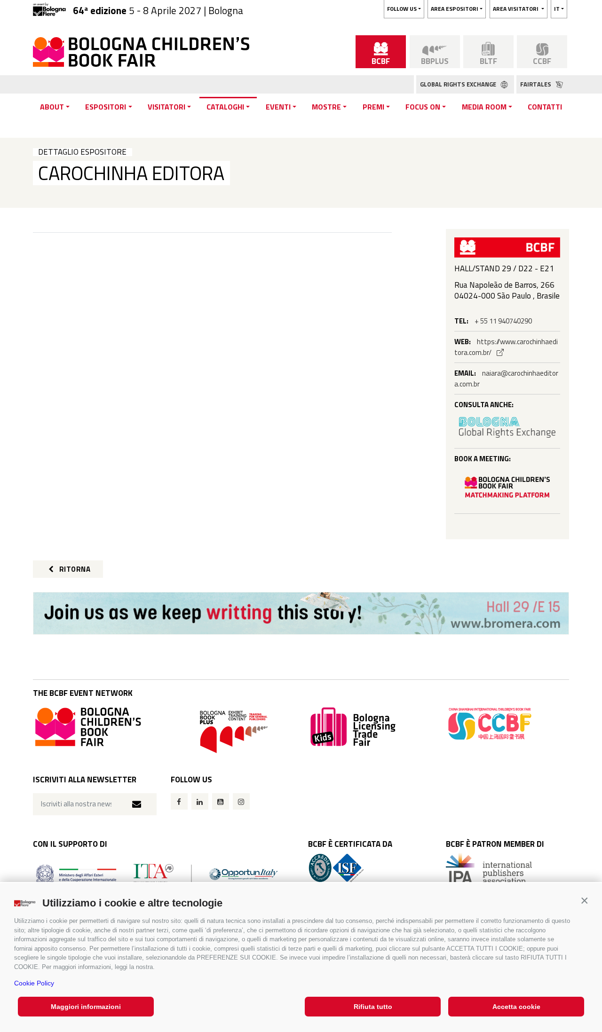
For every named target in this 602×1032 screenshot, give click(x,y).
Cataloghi (225, 106)
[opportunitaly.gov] (157, 873)
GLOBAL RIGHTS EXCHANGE (459, 84)
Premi (373, 106)
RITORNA (73, 569)
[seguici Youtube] (220, 801)
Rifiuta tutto (373, 1006)
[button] (584, 900)
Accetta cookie (516, 1006)
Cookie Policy (34, 983)
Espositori (105, 106)
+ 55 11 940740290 (503, 320)
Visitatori (166, 106)
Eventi (278, 106)
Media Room (484, 106)
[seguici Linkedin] (199, 801)
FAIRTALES (536, 84)
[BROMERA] (301, 613)
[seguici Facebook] (179, 801)
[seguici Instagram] (241, 801)
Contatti (545, 106)
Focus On (422, 106)
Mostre (326, 106)
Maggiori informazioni (86, 1006)
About (52, 106)
